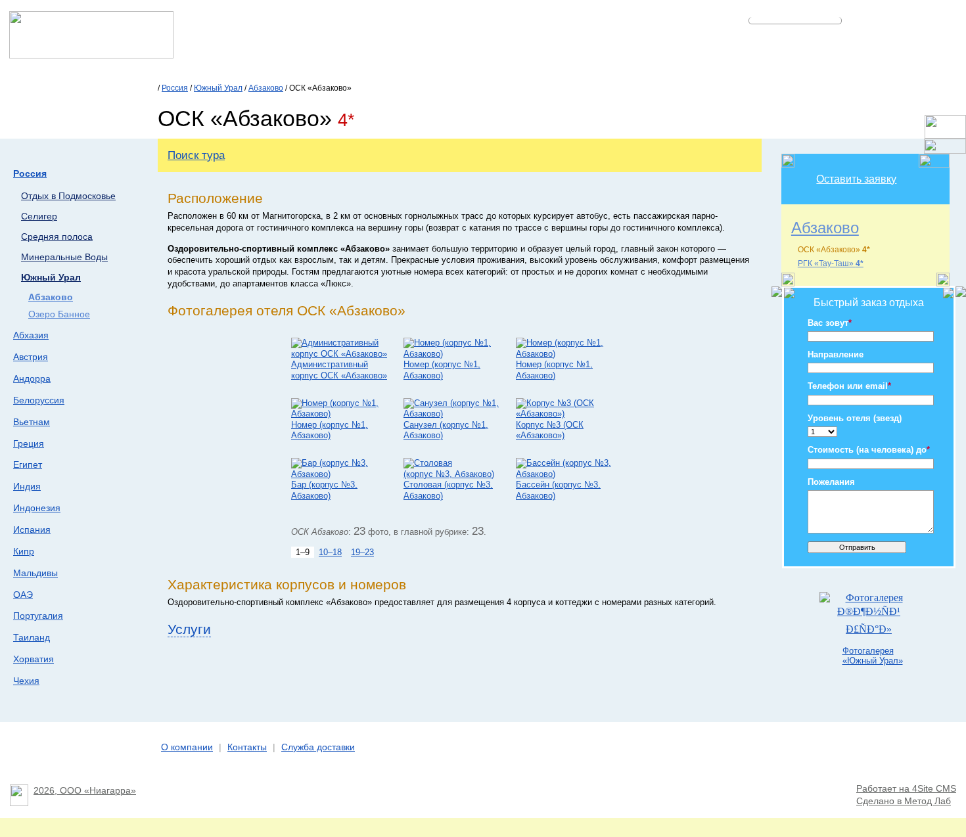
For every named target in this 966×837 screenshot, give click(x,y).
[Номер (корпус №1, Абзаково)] (453, 354)
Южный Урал (218, 88)
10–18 (330, 552)
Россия (175, 88)
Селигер (39, 216)
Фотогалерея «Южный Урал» (872, 656)
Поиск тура (196, 155)
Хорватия (33, 659)
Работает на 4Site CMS (906, 789)
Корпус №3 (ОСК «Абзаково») (550, 430)
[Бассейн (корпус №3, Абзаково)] (565, 474)
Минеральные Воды (64, 257)
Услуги (189, 629)
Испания (32, 529)
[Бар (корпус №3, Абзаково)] (340, 474)
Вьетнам (31, 422)
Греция (28, 443)
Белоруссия (38, 400)
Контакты (247, 747)
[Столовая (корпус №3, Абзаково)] (453, 474)
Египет (27, 464)
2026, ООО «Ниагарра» (85, 791)
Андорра (32, 378)
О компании (187, 747)
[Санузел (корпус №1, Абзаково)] (453, 413)
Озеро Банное (59, 314)
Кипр (23, 551)
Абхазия (31, 335)
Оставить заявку (856, 179)
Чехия (26, 680)
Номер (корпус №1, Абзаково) (441, 369)
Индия (27, 486)
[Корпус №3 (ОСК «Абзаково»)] (565, 413)
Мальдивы (35, 573)
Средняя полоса (57, 237)
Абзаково (265, 88)
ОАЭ (23, 594)
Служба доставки (318, 747)
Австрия (30, 356)
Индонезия (36, 508)
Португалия (38, 615)
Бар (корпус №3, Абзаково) (324, 490)
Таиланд (31, 637)
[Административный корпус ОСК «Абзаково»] (340, 354)
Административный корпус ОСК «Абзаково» (339, 369)
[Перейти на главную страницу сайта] (91, 54)
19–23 (362, 552)
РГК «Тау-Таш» (830, 263)
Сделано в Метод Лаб (903, 801)
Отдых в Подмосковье (68, 196)
